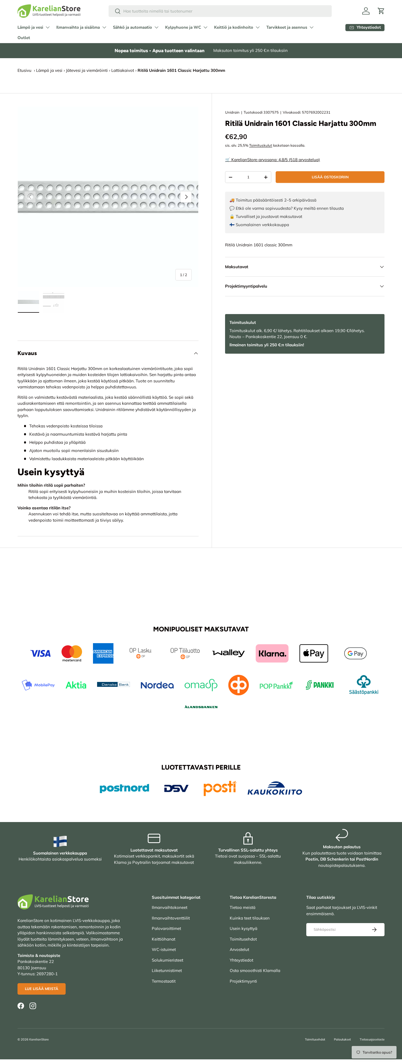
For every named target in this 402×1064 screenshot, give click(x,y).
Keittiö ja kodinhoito (233, 27)
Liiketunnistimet (167, 970)
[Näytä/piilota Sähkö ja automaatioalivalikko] (156, 27)
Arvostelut (239, 949)
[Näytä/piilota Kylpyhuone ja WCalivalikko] (205, 27)
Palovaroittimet (166, 928)
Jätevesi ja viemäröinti (87, 70)
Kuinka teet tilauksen (250, 918)
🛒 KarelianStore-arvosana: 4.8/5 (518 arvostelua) (272, 159)
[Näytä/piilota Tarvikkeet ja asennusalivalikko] (311, 27)
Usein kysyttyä (243, 928)
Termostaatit (164, 981)
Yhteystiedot (241, 960)
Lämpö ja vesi (30, 27)
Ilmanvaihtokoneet (169, 907)
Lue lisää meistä (41, 988)
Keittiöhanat (163, 939)
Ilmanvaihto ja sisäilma (78, 27)
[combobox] (220, 11)
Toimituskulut (260, 145)
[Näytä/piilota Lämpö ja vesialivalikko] (47, 27)
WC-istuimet (164, 949)
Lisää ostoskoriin (330, 177)
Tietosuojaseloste (372, 1039)
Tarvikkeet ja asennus (286, 27)
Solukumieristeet (167, 960)
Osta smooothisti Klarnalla (255, 970)
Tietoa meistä (242, 907)
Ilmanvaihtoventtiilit (171, 918)
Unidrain (232, 112)
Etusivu (24, 70)
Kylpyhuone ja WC (183, 27)
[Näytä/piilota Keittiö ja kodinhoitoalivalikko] (257, 27)
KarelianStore (39, 1039)
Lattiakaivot (122, 70)
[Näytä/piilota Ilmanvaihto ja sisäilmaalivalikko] (104, 27)
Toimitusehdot (243, 939)
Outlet (24, 37)
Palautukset (342, 1039)
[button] (381, 11)
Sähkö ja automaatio (132, 27)
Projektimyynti (243, 981)
